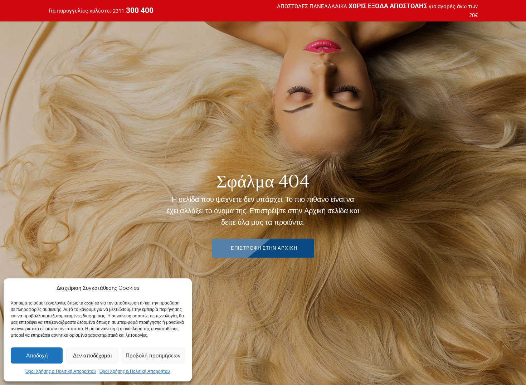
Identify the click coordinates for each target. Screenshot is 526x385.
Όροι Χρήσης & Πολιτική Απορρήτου (60, 371)
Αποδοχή (37, 355)
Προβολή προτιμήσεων (153, 355)
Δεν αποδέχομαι (92, 355)
